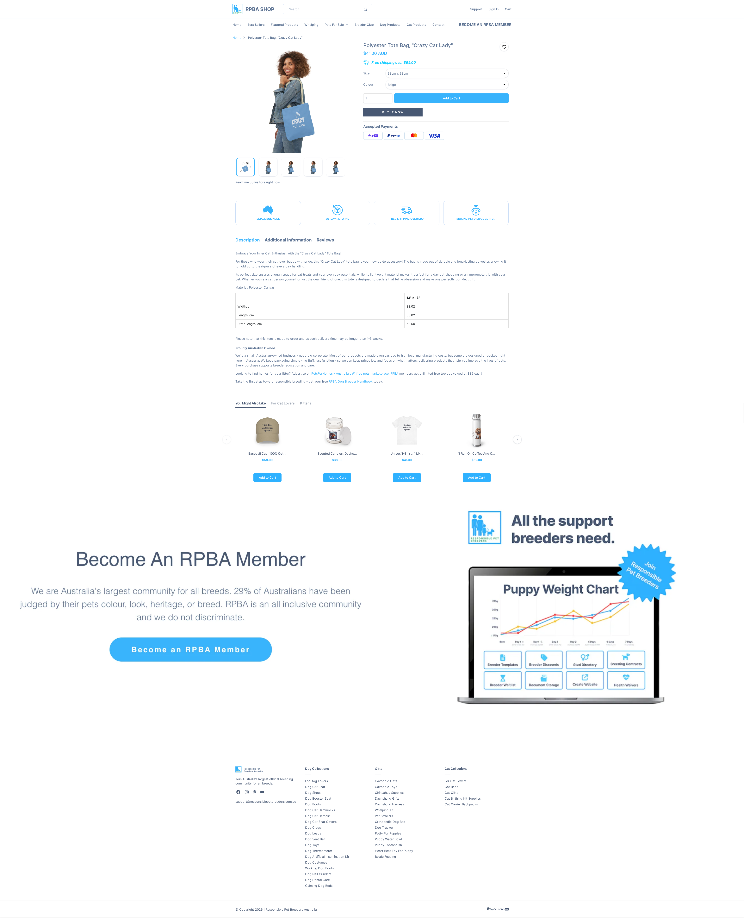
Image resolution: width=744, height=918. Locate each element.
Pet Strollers (384, 816)
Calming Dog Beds (318, 886)
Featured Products (284, 25)
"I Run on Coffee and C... (476, 453)
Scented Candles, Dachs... (337, 453)
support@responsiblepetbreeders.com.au (265, 801)
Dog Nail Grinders (318, 874)
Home (236, 25)
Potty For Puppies (388, 833)
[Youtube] (262, 792)
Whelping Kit (384, 810)
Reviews (325, 239)
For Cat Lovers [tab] (283, 403)
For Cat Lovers (455, 781)
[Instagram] (247, 792)
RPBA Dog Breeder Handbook (351, 381)
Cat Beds (451, 787)
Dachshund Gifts (387, 798)
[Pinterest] (254, 792)
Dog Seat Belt (315, 839)
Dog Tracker (384, 827)
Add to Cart (451, 98)
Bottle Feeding (385, 857)
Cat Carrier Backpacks (461, 804)
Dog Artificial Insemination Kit (327, 857)
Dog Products (390, 25)
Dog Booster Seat (318, 798)
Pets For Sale (334, 25)
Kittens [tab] (305, 403)
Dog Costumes (316, 862)
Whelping (311, 25)
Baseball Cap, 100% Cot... (267, 453)
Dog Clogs (313, 827)
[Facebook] (238, 792)
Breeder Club (364, 25)
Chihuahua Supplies (389, 793)
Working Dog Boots (319, 868)
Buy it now (393, 112)
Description (247, 239)
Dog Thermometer (318, 851)
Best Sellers (256, 25)
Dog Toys (312, 845)
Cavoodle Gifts (386, 781)
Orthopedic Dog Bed (390, 822)
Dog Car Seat (315, 787)
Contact (438, 25)
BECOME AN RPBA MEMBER (485, 24)
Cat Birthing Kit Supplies (463, 798)
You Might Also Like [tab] (250, 403)
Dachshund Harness (389, 804)
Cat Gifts (451, 793)
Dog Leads (313, 833)
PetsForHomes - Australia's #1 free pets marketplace (350, 373)
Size (366, 73)
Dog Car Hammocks (320, 810)
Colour (368, 84)
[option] (290, 97)
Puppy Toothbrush (388, 845)
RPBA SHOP (259, 9)
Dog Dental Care (317, 880)
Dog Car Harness (317, 816)
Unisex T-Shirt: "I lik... (406, 453)
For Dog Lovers (316, 781)
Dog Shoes (313, 793)
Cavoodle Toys (386, 787)
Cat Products (416, 25)
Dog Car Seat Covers (321, 822)
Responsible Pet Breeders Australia (291, 909)
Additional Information (288, 239)
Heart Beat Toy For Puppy (394, 851)
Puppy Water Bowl (388, 839)
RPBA (394, 373)
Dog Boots (313, 804)
